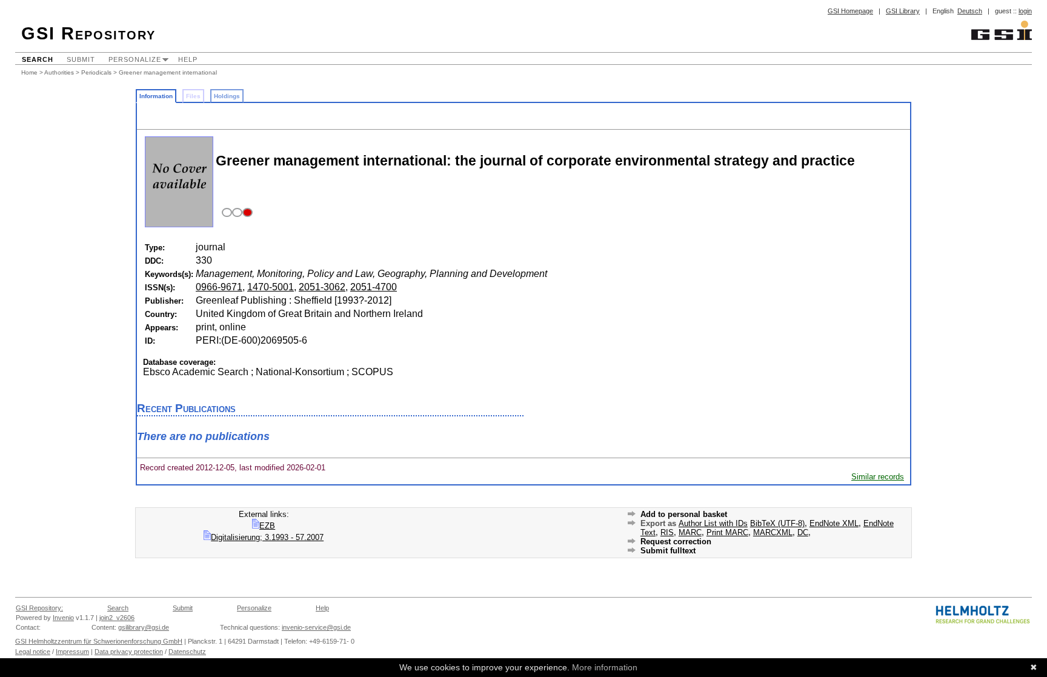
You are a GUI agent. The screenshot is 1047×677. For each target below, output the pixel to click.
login (1025, 11)
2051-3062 (322, 287)
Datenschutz (187, 651)
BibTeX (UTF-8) (777, 523)
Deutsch (969, 11)
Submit (81, 59)
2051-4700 (373, 287)
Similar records (877, 476)
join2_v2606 (117, 617)
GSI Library (903, 11)
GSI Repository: (39, 608)
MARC (690, 532)
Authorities (59, 72)
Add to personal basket (683, 514)
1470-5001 (270, 287)
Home (29, 72)
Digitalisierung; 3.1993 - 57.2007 (267, 537)
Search (37, 59)
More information (604, 667)
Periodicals (96, 72)
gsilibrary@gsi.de (143, 627)
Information (156, 96)
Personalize (134, 59)
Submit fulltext (668, 550)
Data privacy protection (129, 651)
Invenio (63, 617)
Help (188, 59)
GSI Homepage (850, 11)
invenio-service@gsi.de (316, 627)
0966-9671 (219, 287)
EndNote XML (834, 523)
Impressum (72, 651)
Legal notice (32, 651)
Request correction (675, 541)
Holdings (227, 96)
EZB (267, 525)
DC (802, 532)
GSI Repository (88, 33)
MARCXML (773, 532)
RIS (667, 532)
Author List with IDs (713, 523)
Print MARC (727, 532)
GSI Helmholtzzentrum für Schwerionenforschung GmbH (98, 641)
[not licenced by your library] (235, 213)
